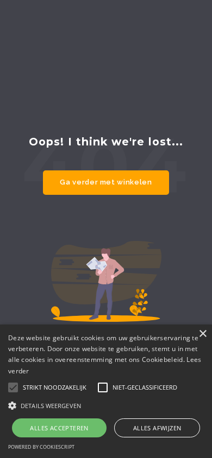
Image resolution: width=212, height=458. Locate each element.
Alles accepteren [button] (59, 428)
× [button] (202, 334)
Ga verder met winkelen (106, 182)
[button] (106, 405)
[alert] (106, 391)
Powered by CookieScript (41, 446)
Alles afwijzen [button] (157, 428)
